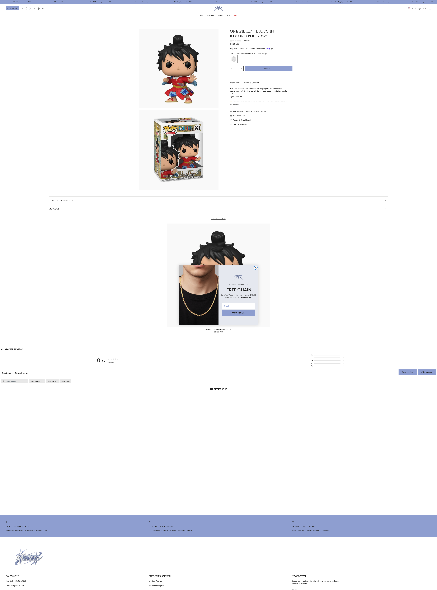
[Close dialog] (255, 267)
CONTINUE (238, 312)
